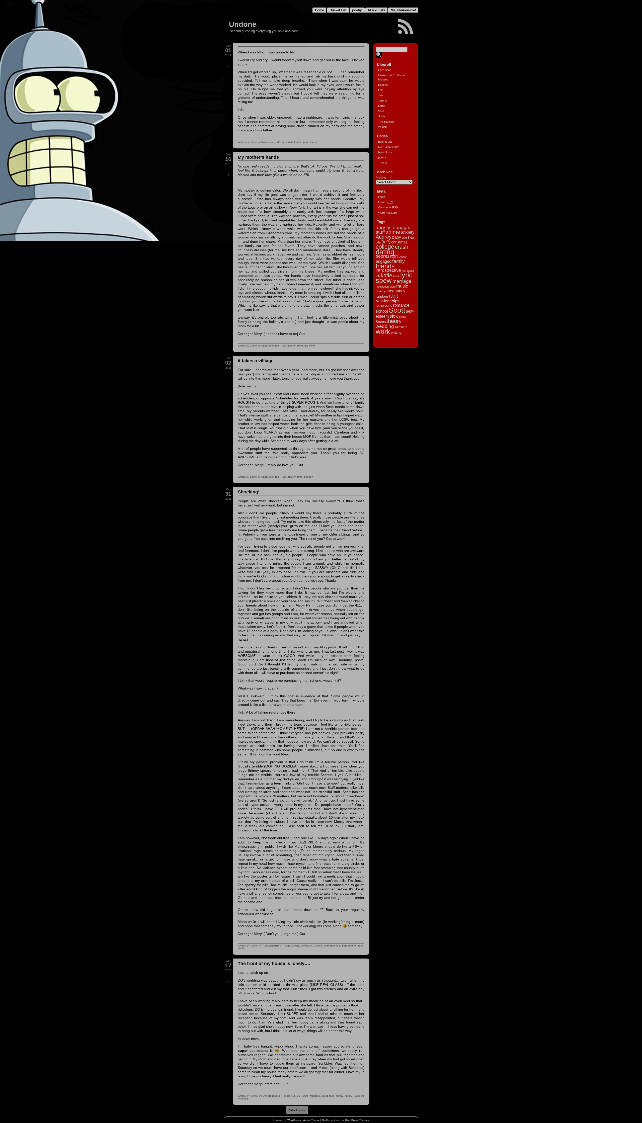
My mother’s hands (258, 157)
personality (349, 945)
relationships (387, 300)
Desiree (383, 84)
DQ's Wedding (311, 1095)
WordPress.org (387, 212)
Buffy (385, 242)
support (308, 476)
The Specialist (386, 121)
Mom (300, 345)
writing (396, 332)
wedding (243, 1098)
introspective (332, 945)
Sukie (381, 116)
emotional (328, 1095)
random (382, 296)
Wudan (382, 126)
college (385, 246)
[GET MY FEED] (405, 26)
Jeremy (382, 100)
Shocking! (249, 491)
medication (382, 286)
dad (290, 142)
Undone (242, 24)
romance (401, 305)
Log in (381, 196)
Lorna (381, 105)
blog (404, 237)
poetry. (357, 10)
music (402, 286)
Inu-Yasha (408, 270)
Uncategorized (270, 142)
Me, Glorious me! (403, 10)
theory (394, 321)
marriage (402, 281)
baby (396, 237)
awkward (306, 945)
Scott (381, 111)
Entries (385, 202)
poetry (381, 291)
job (378, 276)
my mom (309, 345)
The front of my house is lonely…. (274, 963)
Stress (381, 322)
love (299, 476)
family (298, 142)
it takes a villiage (256, 360)
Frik (380, 90)
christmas (399, 242)
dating (385, 252)
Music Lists (376, 10)
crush (401, 247)
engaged (383, 261)
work (383, 331)
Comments (388, 207)
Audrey (383, 237)
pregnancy (395, 291)
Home (319, 10)
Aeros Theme (311, 1120)
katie (386, 275)
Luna (384, 162)
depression (387, 256)
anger (295, 945)
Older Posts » (296, 1110)
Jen (380, 95)
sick (393, 316)
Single (402, 316)
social (241, 948)
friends (385, 266)
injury (348, 1095)
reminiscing (384, 305)
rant (393, 296)
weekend (401, 327)
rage (361, 945)
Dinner (402, 256)
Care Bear (384, 69)
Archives (381, 177)
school (382, 311)
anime (392, 232)
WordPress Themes (357, 1120)
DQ (298, 1095)
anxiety (408, 232)
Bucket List (338, 10)
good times (310, 142)
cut (293, 1095)
